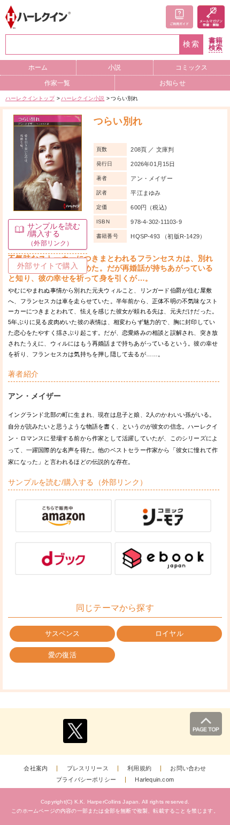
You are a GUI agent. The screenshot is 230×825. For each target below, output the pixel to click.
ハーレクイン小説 (83, 98)
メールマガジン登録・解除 (211, 16)
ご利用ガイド (179, 16)
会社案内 (36, 768)
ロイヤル (169, 633)
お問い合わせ (188, 768)
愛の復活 (62, 655)
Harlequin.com (154, 780)
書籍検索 (216, 44)
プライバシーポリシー (86, 780)
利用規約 (139, 768)
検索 (191, 44)
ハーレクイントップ (30, 98)
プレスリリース (88, 768)
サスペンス (62, 633)
